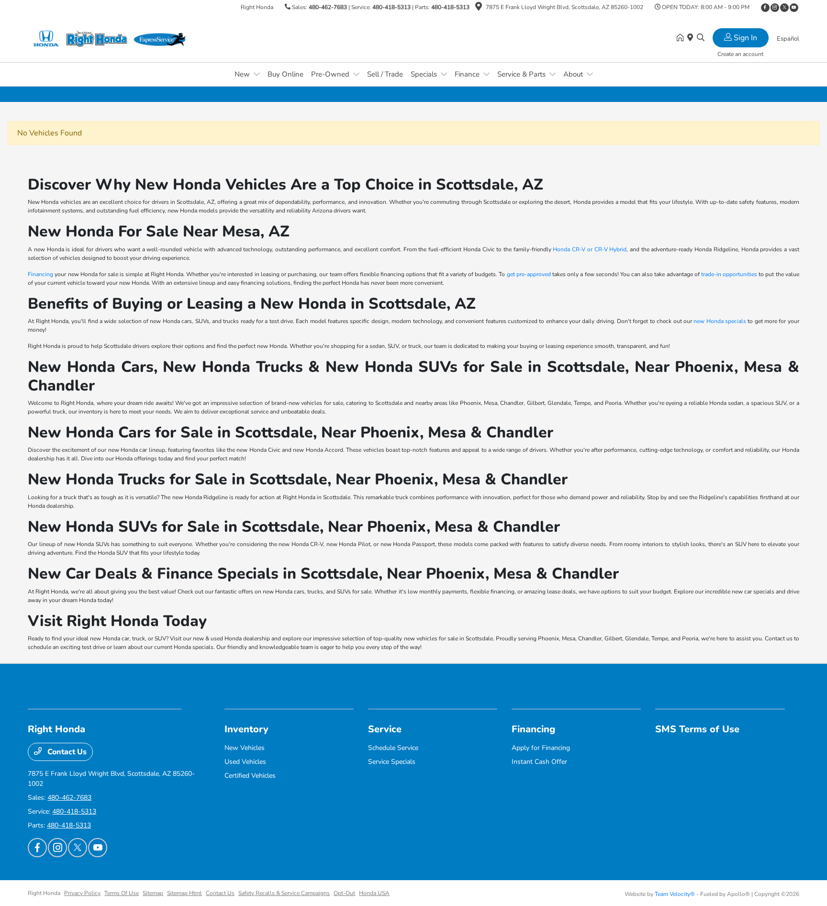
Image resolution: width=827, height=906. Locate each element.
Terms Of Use (121, 893)
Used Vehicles (245, 761)
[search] (700, 38)
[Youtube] (794, 7)
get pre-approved (529, 274)
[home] (682, 38)
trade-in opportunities (729, 274)
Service (385, 729)
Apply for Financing (541, 747)
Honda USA (374, 893)
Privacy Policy (82, 893)
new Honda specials (719, 321)
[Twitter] (784, 7)
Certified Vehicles (250, 775)
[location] (478, 8)
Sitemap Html (184, 893)
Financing (40, 274)
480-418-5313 (391, 7)
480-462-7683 (328, 7)
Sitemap (153, 893)
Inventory (246, 729)
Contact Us (66, 752)
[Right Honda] (110, 38)
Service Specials (391, 761)
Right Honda (44, 893)
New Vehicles (244, 747)
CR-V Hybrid (610, 249)
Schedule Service (393, 747)
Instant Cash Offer (539, 761)
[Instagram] (775, 7)
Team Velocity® (675, 894)
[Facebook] (765, 7)
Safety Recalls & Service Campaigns (284, 893)
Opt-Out (344, 893)
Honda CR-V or (573, 249)
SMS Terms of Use (697, 729)
